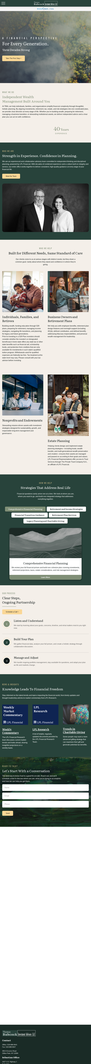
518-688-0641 (12, 1045)
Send (8, 813)
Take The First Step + (13, 58)
